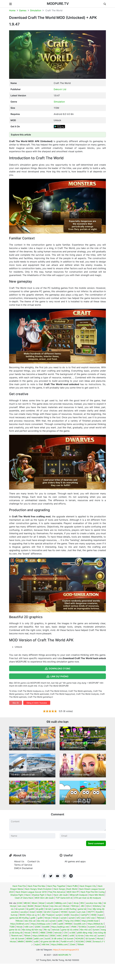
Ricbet (38, 906)
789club (100, 918)
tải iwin (48, 909)
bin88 (39, 912)
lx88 (54, 924)
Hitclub (66, 906)
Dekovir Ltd (60, 89)
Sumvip (14, 915)
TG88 (12, 926)
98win (34, 903)
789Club (75, 906)
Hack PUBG (72, 886)
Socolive (75, 915)
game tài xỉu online (69, 929)
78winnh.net (16, 935)
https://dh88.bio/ (40, 935)
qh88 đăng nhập (84, 932)
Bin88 (30, 906)
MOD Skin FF (73, 892)
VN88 (73, 926)
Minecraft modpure (78, 895)
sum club (81, 912)
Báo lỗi (16, 703)
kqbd (100, 915)
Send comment (96, 843)
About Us (19, 861)
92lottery (97, 906)
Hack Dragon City (88, 886)
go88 (32, 918)
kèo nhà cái (55, 906)
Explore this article (21, 134)
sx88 (71, 935)
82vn (88, 906)
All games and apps (75, 861)
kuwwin (91, 926)
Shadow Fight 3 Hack (42, 895)
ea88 (60, 921)
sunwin (59, 915)
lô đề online (57, 938)
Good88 (45, 926)
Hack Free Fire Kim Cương (93, 892)
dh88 (65, 935)
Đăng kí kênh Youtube (37, 703)
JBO (83, 906)
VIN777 (90, 912)
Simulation (35, 10)
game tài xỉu (14, 929)
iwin (70, 903)
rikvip (76, 903)
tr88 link (45, 944)
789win (27, 935)
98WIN (29, 941)
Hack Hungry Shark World (65, 889)
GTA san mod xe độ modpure (87, 898)
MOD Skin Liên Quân (44, 898)
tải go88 (30, 909)
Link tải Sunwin (17, 938)
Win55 (22, 915)
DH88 (49, 932)
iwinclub (55, 929)
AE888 (29, 938)
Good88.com (80, 924)
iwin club (22, 906)
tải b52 (47, 912)
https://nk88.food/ (90, 921)
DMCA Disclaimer (23, 868)
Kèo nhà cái (85, 929)
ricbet (32, 912)
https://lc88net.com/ (19, 924)
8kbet (42, 903)
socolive (24, 912)
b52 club (81, 918)
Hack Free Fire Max (36, 886)
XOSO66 (80, 941)
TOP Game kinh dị (64, 898)
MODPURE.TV (58, 4)
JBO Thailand (48, 915)
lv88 (59, 935)
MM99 (21, 941)
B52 (82, 903)
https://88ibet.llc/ (96, 924)
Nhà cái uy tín (33, 915)
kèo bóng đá (100, 932)
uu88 (36, 941)
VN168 (64, 912)
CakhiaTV (85, 915)
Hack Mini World (96, 895)
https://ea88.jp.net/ (60, 926)
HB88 (42, 932)
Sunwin (55, 912)
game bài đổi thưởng (19, 918)
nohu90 (49, 903)
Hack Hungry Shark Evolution (38, 889)
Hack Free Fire (19, 886)
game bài (82, 909)
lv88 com (28, 926)
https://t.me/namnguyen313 (66, 949)
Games (22, 10)
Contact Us (33, 861)
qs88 (60, 924)
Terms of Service (23, 864)
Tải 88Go (82, 926)
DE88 (52, 935)
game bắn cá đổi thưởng (64, 909)
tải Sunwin (68, 938)
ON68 (88, 941)
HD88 (93, 915)
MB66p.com (60, 903)
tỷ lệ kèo (80, 935)
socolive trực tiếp (94, 903)
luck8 (47, 938)
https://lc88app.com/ (41, 924)
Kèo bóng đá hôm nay (32, 929)
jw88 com (38, 938)
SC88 (19, 903)
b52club (100, 926)
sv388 (72, 932)
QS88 (66, 915)
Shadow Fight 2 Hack (20, 895)
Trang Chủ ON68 (72, 921)
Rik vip (47, 929)
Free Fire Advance (56, 892)
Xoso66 (99, 912)
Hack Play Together (56, 886)
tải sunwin (19, 909)
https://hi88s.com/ (59, 944)
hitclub (47, 918)
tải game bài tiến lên (49, 941)
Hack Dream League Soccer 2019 (31, 892)
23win (72, 944)
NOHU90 (79, 938)
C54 (65, 932)
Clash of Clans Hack (24, 898)
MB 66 (27, 903)
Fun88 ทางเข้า (67, 941)
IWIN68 (68, 924)
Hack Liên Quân (60, 895)
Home (12, 10)
